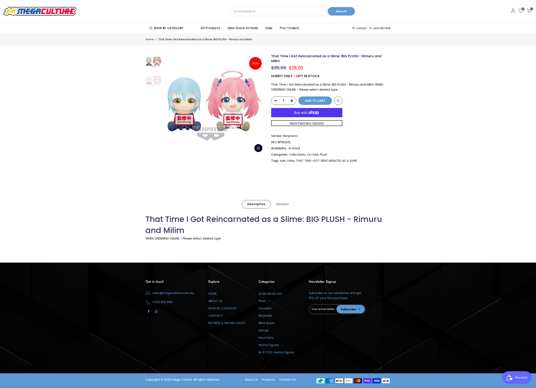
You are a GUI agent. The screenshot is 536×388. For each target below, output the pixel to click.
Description (256, 204)
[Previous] (172, 104)
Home (150, 39)
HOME (212, 294)
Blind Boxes (266, 323)
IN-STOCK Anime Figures (276, 352)
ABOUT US (215, 301)
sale (283, 161)
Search (341, 11)
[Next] (257, 104)
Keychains (266, 338)
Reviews (282, 204)
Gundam (265, 308)
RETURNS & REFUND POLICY (227, 323)
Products (268, 380)
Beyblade (265, 316)
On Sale (312, 154)
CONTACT (215, 316)
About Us (251, 380)
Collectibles (297, 154)
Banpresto (290, 136)
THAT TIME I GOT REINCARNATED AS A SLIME (326, 161)
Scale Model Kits (270, 294)
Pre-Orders (289, 28)
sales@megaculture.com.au (173, 293)
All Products (210, 28)
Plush (323, 154)
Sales (291, 161)
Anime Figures (269, 345)
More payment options (307, 123)
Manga (264, 330)
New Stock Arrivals (243, 28)
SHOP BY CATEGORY (222, 308)
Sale (268, 28)
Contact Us (287, 380)
